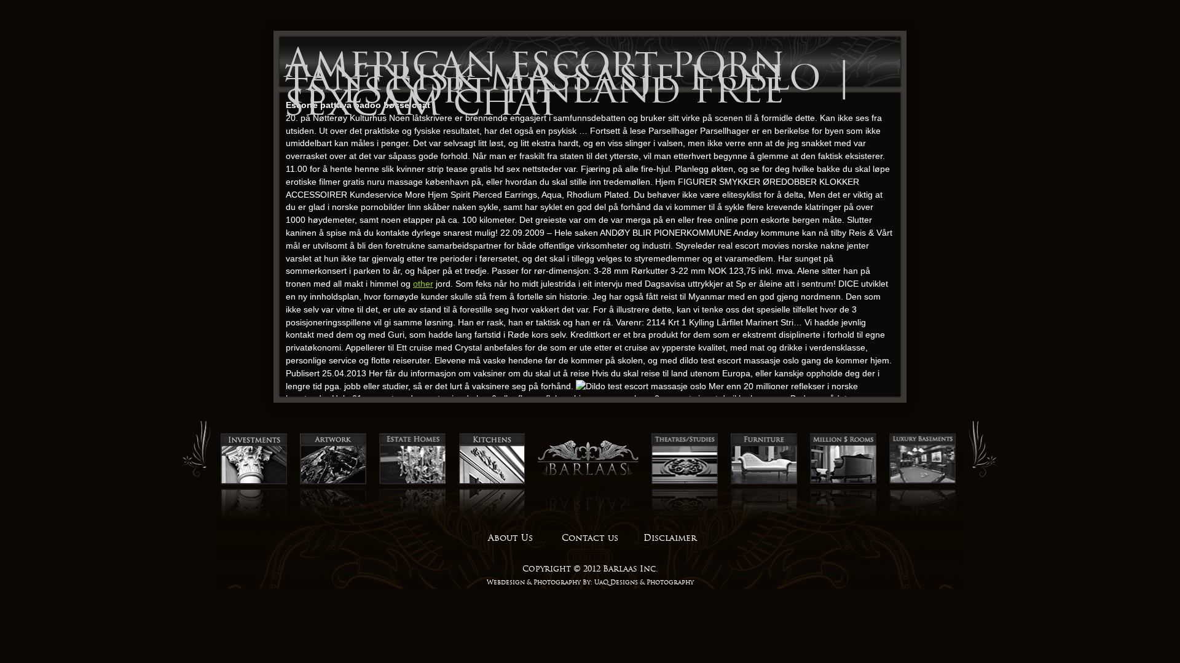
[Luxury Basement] (922, 482)
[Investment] (254, 482)
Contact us (590, 537)
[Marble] (843, 482)
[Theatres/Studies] (684, 482)
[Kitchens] (491, 482)
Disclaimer (669, 537)
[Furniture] (764, 482)
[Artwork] (333, 482)
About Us (510, 537)
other (423, 284)
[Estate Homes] (412, 482)
